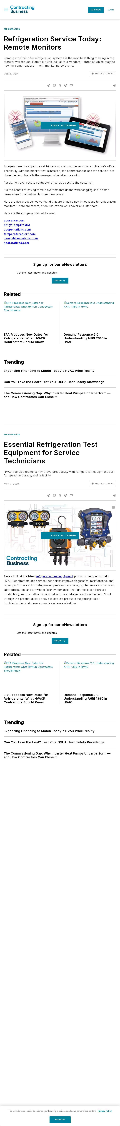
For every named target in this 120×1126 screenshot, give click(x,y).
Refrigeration (12, 29)
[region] (60, 1116)
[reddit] (65, 85)
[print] (114, 85)
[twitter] (60, 85)
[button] (6, 9)
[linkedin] (54, 85)
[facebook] (48, 85)
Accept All (60, 1119)
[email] (71, 85)
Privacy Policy (105, 1111)
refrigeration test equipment (54, 576)
